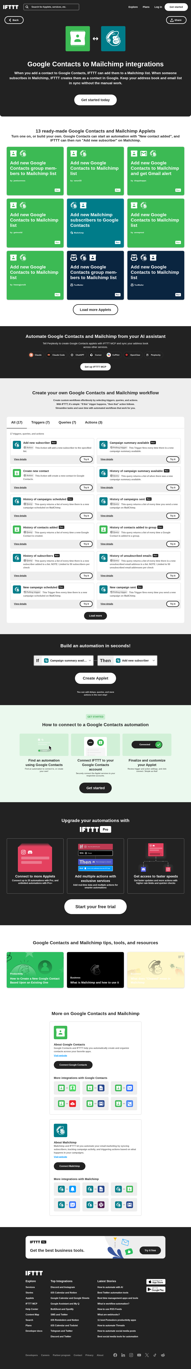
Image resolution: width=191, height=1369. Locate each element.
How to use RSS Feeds (109, 1309)
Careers (45, 1355)
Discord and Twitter (61, 1336)
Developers (32, 1355)
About (100, 1355)
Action (30, 447)
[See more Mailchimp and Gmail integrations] (124, 1204)
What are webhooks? (108, 1314)
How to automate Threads (111, 1325)
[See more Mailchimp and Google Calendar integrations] (67, 1204)
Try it (86, 459)
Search (29, 1320)
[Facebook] (115, 1355)
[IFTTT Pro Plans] (54, 443)
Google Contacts (54, 64)
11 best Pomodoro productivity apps (116, 1320)
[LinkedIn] (123, 1355)
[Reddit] (162, 1355)
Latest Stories (106, 1281)
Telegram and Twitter (62, 1331)
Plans (146, 7)
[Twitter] (146, 1355)
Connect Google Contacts (73, 1065)
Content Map (32, 1314)
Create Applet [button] (95, 678)
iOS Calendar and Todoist (64, 1325)
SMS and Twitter (59, 1314)
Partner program (61, 1355)
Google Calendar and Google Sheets (70, 1298)
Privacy (89, 1355)
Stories (29, 1293)
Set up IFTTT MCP (95, 366)
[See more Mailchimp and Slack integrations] (95, 1204)
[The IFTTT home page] (10, 7)
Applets (30, 1298)
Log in (158, 7)
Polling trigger (120, 447)
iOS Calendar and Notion (64, 1293)
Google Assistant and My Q (65, 1304)
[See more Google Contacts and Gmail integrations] (95, 1103)
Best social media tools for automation (117, 1336)
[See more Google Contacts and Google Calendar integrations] (124, 1088)
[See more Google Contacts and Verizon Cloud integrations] (67, 1103)
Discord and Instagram (63, 1287)
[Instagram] (131, 1355)
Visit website (60, 1055)
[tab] (17, 423)
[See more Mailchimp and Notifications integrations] (67, 1189)
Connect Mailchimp (69, 1166)
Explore (133, 7)
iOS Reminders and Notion (65, 1320)
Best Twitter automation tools (112, 1293)
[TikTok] (154, 1355)
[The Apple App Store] (155, 1282)
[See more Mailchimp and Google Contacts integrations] (124, 1189)
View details (20, 459)
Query (116, 476)
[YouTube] (139, 1355)
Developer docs (34, 1331)
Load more (95, 615)
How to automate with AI (110, 1287)
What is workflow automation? (113, 1304)
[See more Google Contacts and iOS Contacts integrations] (67, 1088)
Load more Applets (95, 310)
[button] (95, 788)
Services (30, 1287)
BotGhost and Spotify (62, 1309)
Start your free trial (95, 906)
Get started (176, 7)
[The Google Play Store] (155, 1290)
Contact (78, 1355)
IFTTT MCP (31, 1304)
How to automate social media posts (116, 1331)
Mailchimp (107, 64)
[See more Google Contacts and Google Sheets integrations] (95, 1088)
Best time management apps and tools (117, 1298)
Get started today (95, 100)
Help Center (32, 1309)
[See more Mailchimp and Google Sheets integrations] (95, 1189)
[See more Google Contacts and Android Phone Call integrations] (124, 1103)
